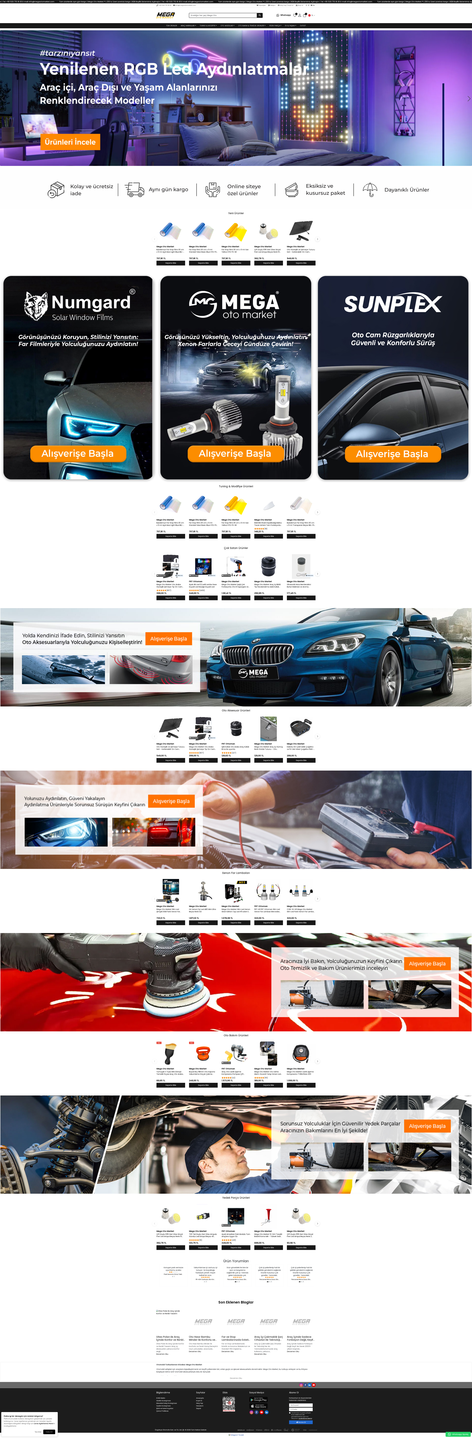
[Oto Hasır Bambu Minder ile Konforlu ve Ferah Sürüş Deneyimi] (203, 1322)
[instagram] (301, 1385)
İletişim (273, 5)
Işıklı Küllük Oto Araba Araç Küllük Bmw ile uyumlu (235, 748)
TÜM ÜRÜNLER (171, 25)
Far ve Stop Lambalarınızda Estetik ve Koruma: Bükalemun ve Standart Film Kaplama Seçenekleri (236, 1338)
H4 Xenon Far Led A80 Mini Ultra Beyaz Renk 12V (202, 910)
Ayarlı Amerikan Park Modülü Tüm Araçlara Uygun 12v (236, 1235)
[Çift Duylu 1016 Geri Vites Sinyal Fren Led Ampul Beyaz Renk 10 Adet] (268, 231)
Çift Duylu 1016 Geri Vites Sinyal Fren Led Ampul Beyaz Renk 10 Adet (267, 250)
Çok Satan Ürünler (236, 548)
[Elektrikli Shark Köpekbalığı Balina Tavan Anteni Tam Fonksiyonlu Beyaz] (268, 505)
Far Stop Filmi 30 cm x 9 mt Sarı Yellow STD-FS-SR (235, 250)
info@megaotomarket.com (185, 5)
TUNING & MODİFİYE (207, 25)
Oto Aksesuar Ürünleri (236, 710)
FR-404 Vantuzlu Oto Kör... (205, 1279)
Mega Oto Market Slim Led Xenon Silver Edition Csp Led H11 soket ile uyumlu (236, 910)
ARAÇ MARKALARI (188, 25)
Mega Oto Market (165, 246)
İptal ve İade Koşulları (164, 1408)
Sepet (198, 1408)
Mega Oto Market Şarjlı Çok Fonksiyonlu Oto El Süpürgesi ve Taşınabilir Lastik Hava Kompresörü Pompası (235, 585)
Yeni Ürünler (236, 213)
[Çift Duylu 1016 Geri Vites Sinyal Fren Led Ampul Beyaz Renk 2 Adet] (301, 1216)
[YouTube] (312, 5)
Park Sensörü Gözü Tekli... (173, 1274)
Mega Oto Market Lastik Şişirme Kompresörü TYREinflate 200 (300, 1073)
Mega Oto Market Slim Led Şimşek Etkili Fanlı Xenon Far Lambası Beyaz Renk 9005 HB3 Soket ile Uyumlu (169, 910)
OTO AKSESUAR (227, 25)
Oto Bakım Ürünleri (236, 1035)
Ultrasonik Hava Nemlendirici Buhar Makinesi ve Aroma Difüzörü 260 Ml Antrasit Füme (300, 585)
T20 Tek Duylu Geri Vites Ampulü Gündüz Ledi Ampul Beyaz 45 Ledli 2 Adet (203, 1235)
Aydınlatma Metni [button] (305, 1418)
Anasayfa (200, 1398)
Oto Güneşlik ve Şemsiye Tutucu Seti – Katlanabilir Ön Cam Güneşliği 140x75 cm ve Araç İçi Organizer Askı (301, 250)
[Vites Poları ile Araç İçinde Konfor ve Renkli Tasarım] (170, 1322)
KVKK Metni (160, 1398)
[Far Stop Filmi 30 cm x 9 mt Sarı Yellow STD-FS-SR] (236, 231)
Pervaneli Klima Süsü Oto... (237, 1279)
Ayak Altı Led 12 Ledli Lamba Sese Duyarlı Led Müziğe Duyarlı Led (203, 585)
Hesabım (199, 1406)
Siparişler (262, 5)
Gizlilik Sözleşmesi (163, 1400)
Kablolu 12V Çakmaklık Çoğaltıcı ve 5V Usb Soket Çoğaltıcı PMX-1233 (300, 748)
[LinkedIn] (314, 5)
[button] (311, 15)
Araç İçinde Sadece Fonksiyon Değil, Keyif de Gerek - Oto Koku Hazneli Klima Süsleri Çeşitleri (300, 1338)
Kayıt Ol (199, 1400)
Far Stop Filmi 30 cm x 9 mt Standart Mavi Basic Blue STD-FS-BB (203, 250)
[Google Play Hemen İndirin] (267, 1399)
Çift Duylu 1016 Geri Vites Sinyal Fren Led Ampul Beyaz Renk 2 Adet (300, 1235)
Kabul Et (49, 1432)
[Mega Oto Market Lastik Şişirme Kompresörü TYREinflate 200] (301, 1053)
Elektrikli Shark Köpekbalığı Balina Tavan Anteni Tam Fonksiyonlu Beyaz (268, 524)
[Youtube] (261, 1412)
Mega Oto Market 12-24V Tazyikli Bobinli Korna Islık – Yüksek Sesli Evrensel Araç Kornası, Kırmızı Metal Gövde (268, 1235)
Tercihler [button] (38, 1432)
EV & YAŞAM (290, 25)
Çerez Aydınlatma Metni (43, 1423)
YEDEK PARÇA (274, 25)
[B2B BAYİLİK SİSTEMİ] (236, 98)
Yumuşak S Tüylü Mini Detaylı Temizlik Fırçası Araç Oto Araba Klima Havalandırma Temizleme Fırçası (170, 1073)
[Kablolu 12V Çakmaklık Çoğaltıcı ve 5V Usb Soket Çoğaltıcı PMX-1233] (301, 729)
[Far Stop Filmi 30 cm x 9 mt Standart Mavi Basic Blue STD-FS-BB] (203, 231)
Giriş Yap (199, 1403)
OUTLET (303, 25)
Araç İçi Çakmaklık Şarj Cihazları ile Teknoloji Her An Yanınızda (268, 1338)
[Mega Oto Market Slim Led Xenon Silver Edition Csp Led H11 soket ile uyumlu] (236, 891)
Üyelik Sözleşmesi (163, 1406)
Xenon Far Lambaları (236, 873)
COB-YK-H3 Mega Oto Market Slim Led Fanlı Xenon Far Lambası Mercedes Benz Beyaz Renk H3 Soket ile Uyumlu (301, 910)
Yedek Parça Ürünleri (236, 1197)
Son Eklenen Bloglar (236, 1302)
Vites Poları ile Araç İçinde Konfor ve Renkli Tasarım (170, 1338)
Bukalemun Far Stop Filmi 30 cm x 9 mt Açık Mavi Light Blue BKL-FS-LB (170, 250)
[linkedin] (309, 1385)
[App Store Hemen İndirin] (267, 1406)
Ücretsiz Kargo (161, 575)
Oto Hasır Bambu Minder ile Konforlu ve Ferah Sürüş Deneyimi (202, 1338)
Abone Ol (302, 1422)
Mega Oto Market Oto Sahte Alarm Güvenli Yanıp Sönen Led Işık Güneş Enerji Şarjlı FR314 (267, 1073)
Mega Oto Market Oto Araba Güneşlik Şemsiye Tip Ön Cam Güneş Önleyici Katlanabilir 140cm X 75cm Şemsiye (169, 585)
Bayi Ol (300, 5)
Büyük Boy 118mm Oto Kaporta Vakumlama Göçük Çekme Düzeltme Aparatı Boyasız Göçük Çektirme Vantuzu (203, 1073)
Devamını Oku (162, 1354)
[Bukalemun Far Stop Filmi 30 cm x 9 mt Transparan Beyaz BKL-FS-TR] (301, 505)
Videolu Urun (180, 575)
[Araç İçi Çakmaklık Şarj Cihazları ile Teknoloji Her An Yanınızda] (268, 1322)
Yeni (159, 1043)
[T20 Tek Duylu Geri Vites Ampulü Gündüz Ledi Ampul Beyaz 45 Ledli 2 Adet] (203, 1216)
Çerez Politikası (162, 1411)
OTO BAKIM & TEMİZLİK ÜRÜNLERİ (251, 25)
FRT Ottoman (195, 581)
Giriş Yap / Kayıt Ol (286, 5)
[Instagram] (307, 5)
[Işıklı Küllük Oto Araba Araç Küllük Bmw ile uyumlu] (236, 729)
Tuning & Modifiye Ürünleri (236, 486)
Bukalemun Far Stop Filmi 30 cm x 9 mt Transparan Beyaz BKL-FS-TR (301, 524)
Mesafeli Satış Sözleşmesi (166, 1403)
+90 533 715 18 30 (164, 5)
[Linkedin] (266, 1412)
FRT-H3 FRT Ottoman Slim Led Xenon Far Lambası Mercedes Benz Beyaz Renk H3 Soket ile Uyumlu (267, 910)
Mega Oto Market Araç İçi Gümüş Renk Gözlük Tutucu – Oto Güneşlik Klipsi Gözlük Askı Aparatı (268, 748)
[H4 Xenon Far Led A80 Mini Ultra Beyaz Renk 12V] (203, 891)
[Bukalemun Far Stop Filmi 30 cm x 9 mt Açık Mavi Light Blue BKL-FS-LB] (170, 231)
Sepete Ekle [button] (170, 263)
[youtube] (313, 1385)
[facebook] (305, 1385)
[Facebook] (309, 5)
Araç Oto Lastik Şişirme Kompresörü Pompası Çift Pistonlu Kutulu (233, 1073)
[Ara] (260, 15)
